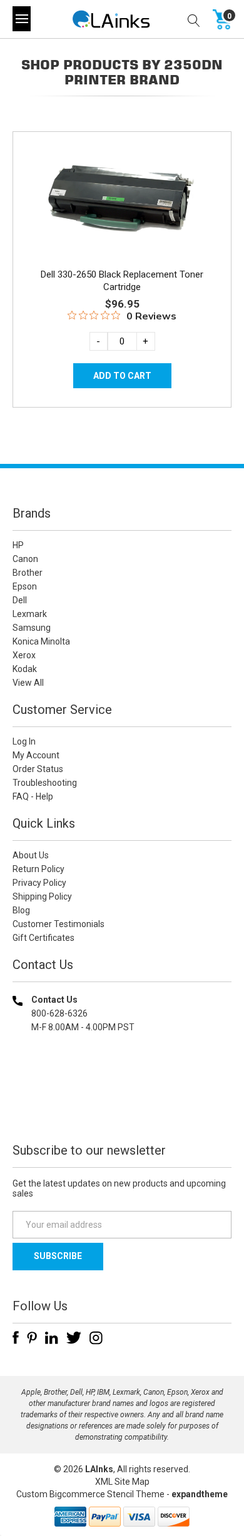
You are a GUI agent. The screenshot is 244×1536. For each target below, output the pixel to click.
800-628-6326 (59, 1013)
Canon (25, 559)
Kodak (25, 669)
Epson (25, 586)
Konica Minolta (41, 641)
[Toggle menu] (22, 18)
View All (28, 683)
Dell (20, 600)
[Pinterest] (32, 1338)
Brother (28, 573)
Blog (21, 910)
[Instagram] (96, 1338)
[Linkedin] (51, 1338)
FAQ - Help (33, 796)
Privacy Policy (39, 883)
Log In (24, 741)
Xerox (24, 655)
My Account (36, 755)
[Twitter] (73, 1338)
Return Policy (38, 869)
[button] (122, 1107)
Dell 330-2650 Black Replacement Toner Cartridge (122, 281)
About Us (31, 855)
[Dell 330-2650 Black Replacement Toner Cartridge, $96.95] (122, 198)
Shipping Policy (42, 896)
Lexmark (30, 614)
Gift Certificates (43, 938)
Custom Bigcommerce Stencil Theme (90, 1494)
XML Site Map (122, 1482)
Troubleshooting (45, 783)
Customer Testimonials (58, 924)
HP (18, 545)
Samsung (32, 628)
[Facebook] (16, 1338)
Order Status (38, 769)
